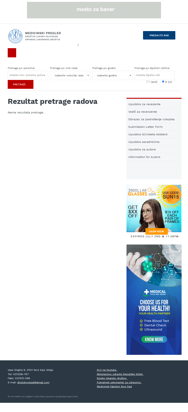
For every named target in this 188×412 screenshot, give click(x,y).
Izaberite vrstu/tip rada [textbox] (69, 75)
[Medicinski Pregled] (35, 36)
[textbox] (27, 75)
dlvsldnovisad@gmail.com (33, 382)
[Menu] (12, 52)
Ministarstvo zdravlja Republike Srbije (120, 374)
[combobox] (70, 75)
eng (83, 45)
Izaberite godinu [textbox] (107, 75)
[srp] (74, 45)
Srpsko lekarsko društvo (112, 378)
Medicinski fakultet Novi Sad (114, 386)
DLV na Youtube (107, 369)
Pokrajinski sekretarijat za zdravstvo (119, 382)
